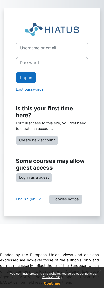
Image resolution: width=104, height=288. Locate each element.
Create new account (37, 140)
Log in (26, 77)
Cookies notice (66, 199)
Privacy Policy (52, 277)
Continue (52, 283)
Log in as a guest (34, 177)
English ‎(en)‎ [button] (27, 199)
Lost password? (29, 89)
